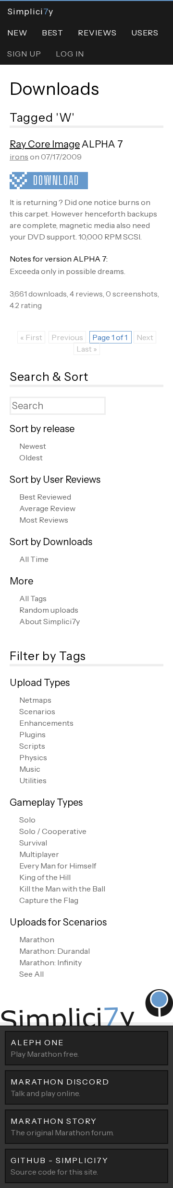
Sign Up (24, 53)
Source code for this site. (60, 1166)
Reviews (97, 32)
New (17, 32)
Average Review (47, 508)
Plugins (32, 734)
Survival (33, 842)
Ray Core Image (45, 144)
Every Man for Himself (57, 865)
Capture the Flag (48, 900)
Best (52, 32)
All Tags (33, 598)
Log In (70, 53)
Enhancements (46, 723)
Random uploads (48, 610)
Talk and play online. (60, 1087)
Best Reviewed (45, 497)
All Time (34, 559)
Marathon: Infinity (50, 962)
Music (29, 769)
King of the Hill (45, 877)
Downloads (54, 88)
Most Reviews (43, 520)
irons (19, 156)
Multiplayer (39, 854)
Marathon (36, 939)
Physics (33, 757)
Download (56, 180)
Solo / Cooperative (52, 831)
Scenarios (37, 711)
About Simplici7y (49, 621)
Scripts (32, 746)
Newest (32, 446)
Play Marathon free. (45, 1048)
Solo (27, 819)
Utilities (33, 780)
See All (31, 974)
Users (145, 32)
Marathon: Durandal (54, 951)
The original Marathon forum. (62, 1126)
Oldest (31, 457)
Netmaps (35, 700)
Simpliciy (30, 11)
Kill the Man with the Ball (62, 888)
